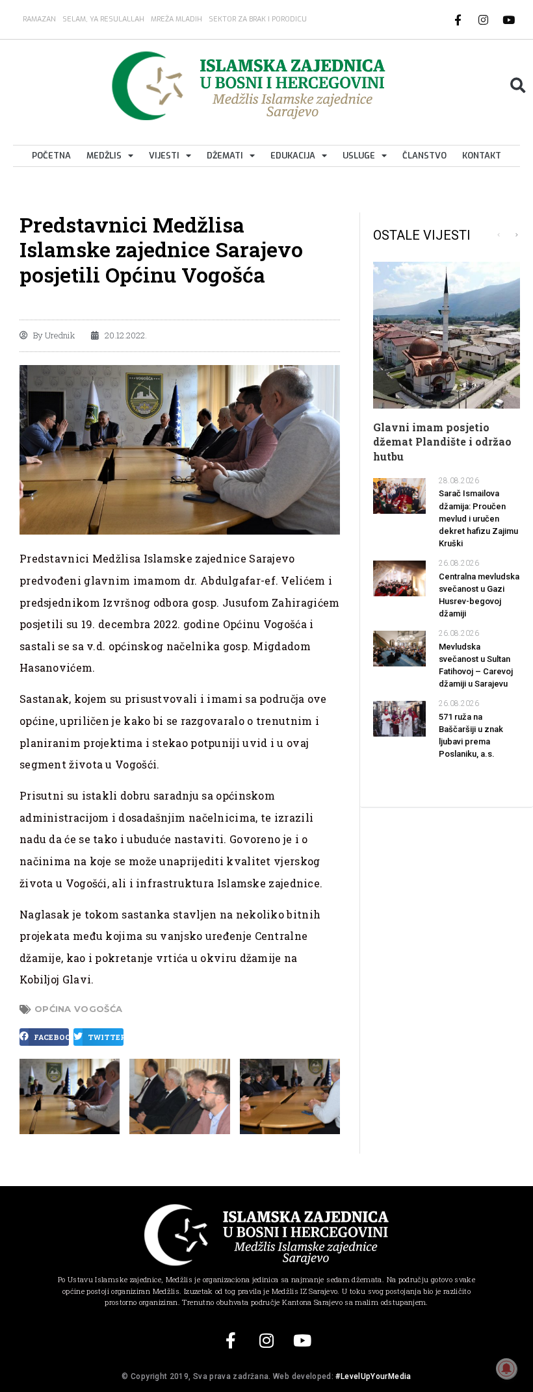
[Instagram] (484, 19)
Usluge (359, 155)
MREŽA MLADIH (176, 19)
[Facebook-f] (458, 19)
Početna (51, 155)
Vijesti (164, 155)
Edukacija (292, 155)
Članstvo (424, 155)
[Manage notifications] (506, 1368)
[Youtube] (509, 19)
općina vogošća (78, 1009)
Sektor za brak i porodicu (258, 19)
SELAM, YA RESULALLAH (103, 19)
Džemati (225, 155)
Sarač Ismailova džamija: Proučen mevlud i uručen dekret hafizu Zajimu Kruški (478, 518)
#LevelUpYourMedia (373, 1376)
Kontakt (481, 155)
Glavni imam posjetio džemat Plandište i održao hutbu (442, 441)
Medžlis (104, 155)
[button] (518, 85)
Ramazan (39, 19)
